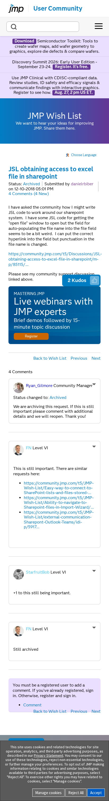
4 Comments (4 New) (28, 193)
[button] (94, 280)
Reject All (76, 792)
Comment (32, 704)
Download (24, 41)
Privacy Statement (48, 755)
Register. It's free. (71, 66)
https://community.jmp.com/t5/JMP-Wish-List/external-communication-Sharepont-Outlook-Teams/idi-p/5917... (59, 519)
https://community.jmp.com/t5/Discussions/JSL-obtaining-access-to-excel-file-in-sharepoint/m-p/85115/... (55, 259)
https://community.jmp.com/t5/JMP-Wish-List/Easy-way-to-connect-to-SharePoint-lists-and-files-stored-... (59, 488)
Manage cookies (48, 792)
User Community (57, 8)
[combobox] (42, 26)
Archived (31, 183)
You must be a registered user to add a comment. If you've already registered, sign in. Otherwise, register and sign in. (53, 690)
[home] (13, 8)
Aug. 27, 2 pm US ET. (73, 92)
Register (31, 336)
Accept (96, 792)
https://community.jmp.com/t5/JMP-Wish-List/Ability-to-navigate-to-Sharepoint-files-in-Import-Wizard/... (59, 502)
